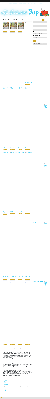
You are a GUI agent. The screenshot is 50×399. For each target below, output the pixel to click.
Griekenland (5, 380)
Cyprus (5, 383)
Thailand (5, 377)
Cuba (5, 389)
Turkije (5, 376)
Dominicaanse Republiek (7, 391)
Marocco (5, 378)
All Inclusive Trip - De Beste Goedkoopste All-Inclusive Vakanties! (25, 3)
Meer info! (27, 84)
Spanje (5, 379)
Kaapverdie (5, 385)
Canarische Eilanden (6, 384)
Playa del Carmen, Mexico (7, 392)
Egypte (5, 381)
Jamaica (5, 390)
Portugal (5, 382)
